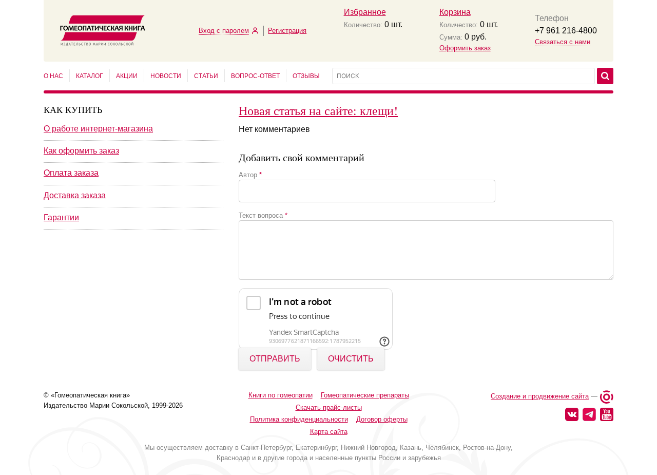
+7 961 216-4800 (566, 30)
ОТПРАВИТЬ (274, 358)
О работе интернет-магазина (98, 128)
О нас (53, 76)
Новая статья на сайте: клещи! (318, 110)
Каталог (89, 76)
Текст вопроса (263, 215)
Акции (127, 76)
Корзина (455, 12)
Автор (250, 175)
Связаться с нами (562, 42)
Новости (165, 76)
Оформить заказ (465, 48)
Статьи (206, 76)
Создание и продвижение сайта (540, 397)
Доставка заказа (75, 195)
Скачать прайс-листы (329, 407)
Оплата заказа (71, 172)
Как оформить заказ (81, 150)
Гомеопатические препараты (365, 395)
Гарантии (61, 217)
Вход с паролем (224, 30)
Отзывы (306, 76)
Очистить (351, 358)
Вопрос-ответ (255, 76)
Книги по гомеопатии (280, 395)
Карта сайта (328, 431)
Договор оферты (382, 419)
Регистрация (287, 30)
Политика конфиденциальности (299, 419)
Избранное (365, 12)
